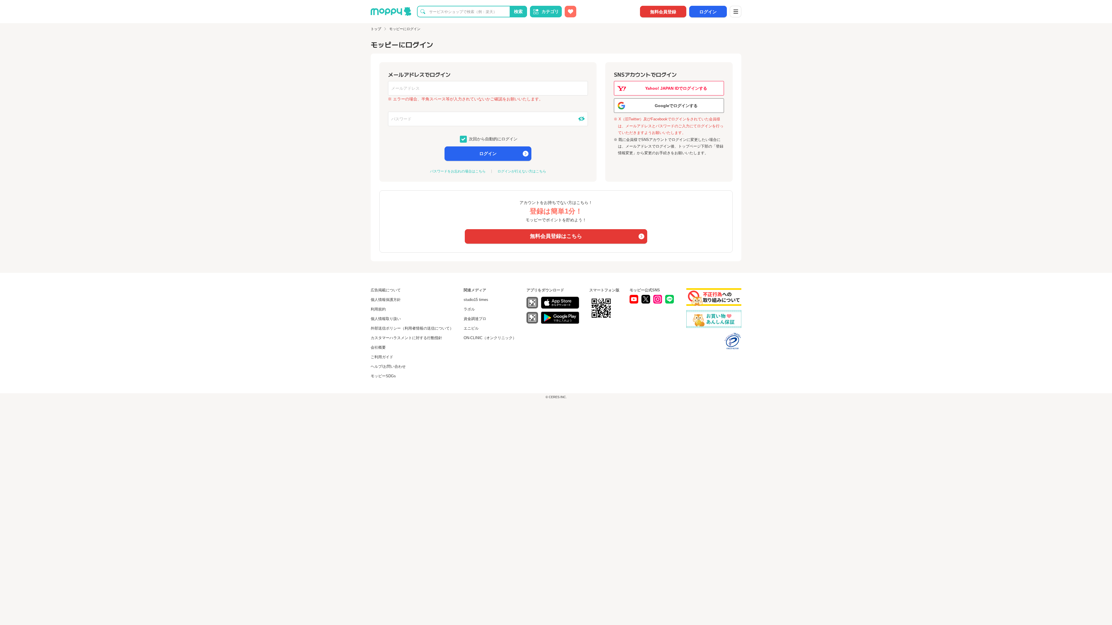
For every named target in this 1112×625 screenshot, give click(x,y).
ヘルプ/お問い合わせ (388, 366)
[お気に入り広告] (570, 11)
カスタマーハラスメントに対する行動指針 (406, 338)
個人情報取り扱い (386, 319)
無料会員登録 (663, 11)
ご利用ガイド (382, 357)
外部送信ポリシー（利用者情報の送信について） (412, 328)
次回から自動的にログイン (492, 138)
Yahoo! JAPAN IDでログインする (676, 88)
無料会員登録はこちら (556, 236)
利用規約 (378, 309)
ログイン (708, 11)
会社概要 (378, 347)
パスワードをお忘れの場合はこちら (458, 171)
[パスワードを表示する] (581, 119)
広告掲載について (386, 290)
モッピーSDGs (383, 376)
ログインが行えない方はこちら (522, 171)
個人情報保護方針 (386, 299)
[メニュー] (735, 11)
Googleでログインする (676, 105)
